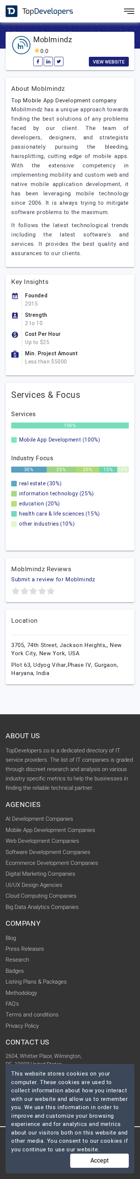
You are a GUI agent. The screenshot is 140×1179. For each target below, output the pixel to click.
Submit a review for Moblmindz (53, 579)
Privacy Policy (22, 1026)
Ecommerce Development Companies (52, 863)
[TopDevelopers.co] (34, 11)
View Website (109, 62)
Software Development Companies (48, 852)
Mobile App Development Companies (50, 830)
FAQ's (12, 1004)
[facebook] (38, 61)
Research (17, 960)
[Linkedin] (48, 61)
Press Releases (25, 949)
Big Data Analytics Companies (42, 907)
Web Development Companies (42, 841)
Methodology (21, 993)
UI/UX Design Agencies (34, 885)
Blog (11, 938)
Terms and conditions (32, 1015)
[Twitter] (58, 61)
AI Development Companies (39, 819)
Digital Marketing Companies (40, 874)
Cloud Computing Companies (41, 896)
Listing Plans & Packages (36, 982)
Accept (99, 1160)
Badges (15, 971)
